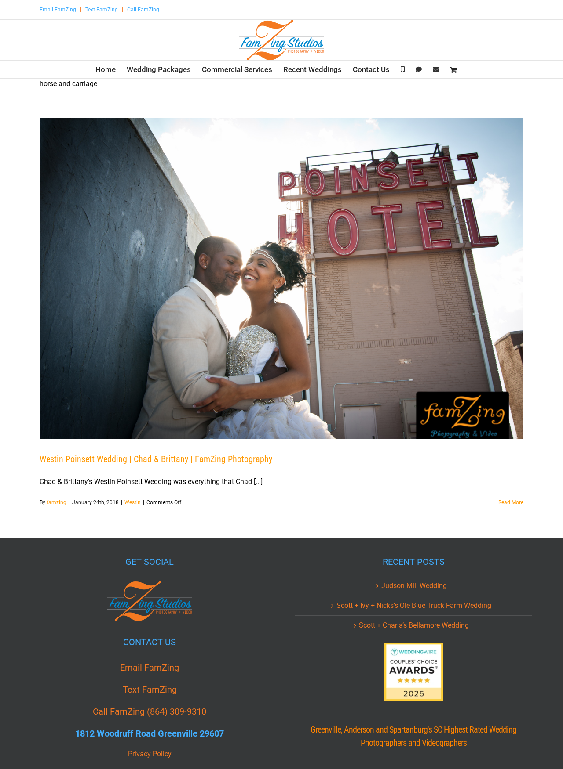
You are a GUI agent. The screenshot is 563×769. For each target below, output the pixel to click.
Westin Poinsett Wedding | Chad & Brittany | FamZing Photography (156, 459)
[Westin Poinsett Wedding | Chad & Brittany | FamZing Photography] (281, 278)
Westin (132, 502)
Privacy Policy (150, 754)
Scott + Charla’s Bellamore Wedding (414, 625)
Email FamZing (58, 10)
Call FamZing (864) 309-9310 (149, 711)
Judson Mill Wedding (414, 585)
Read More (510, 502)
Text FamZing (101, 10)
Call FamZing (143, 10)
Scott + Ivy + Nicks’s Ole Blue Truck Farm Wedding (413, 605)
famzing (56, 502)
